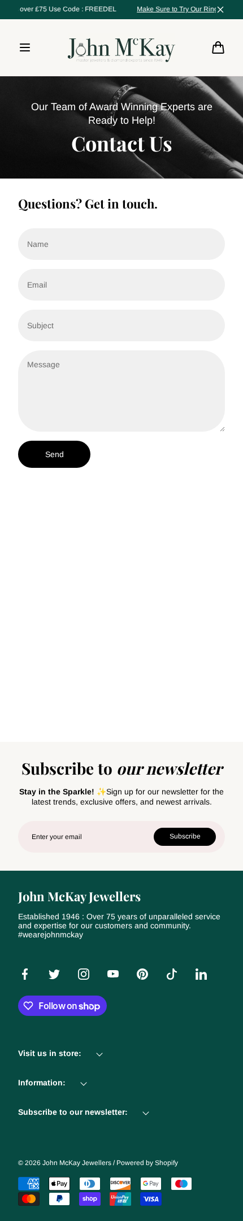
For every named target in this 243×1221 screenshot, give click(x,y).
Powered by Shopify (147, 1163)
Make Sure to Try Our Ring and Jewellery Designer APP (117, 9)
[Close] (220, 9)
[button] (25, 47)
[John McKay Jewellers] (121, 47)
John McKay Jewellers (76, 1163)
